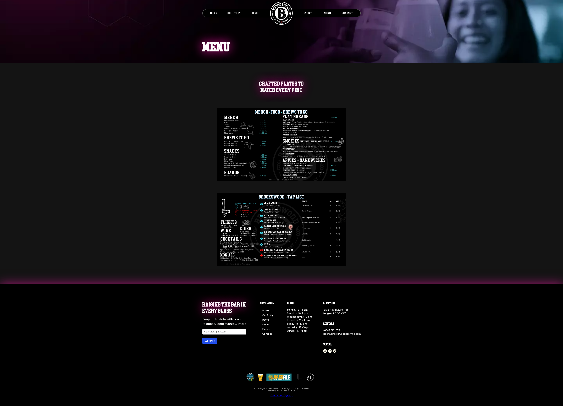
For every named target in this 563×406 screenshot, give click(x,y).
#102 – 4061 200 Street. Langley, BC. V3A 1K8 (336, 311)
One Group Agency (282, 395)
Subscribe (210, 340)
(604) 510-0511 (331, 330)
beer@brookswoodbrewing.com (342, 334)
